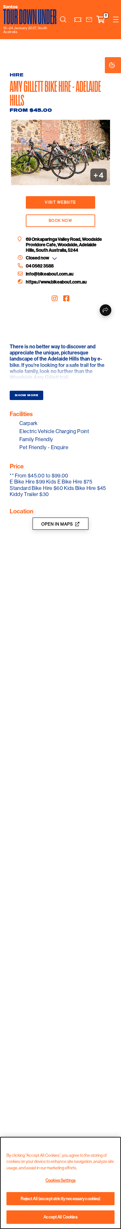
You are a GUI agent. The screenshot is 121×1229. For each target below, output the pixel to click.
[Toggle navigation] (116, 19)
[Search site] (63, 20)
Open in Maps (57, 524)
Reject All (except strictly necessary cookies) (61, 1198)
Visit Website (60, 202)
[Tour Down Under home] (30, 14)
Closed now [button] (37, 258)
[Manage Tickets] (78, 19)
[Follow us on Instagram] (55, 298)
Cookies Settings (118, 65)
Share (105, 310)
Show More (26, 395)
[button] (89, 19)
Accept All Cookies (60, 1216)
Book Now (61, 220)
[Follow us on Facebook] (66, 298)
